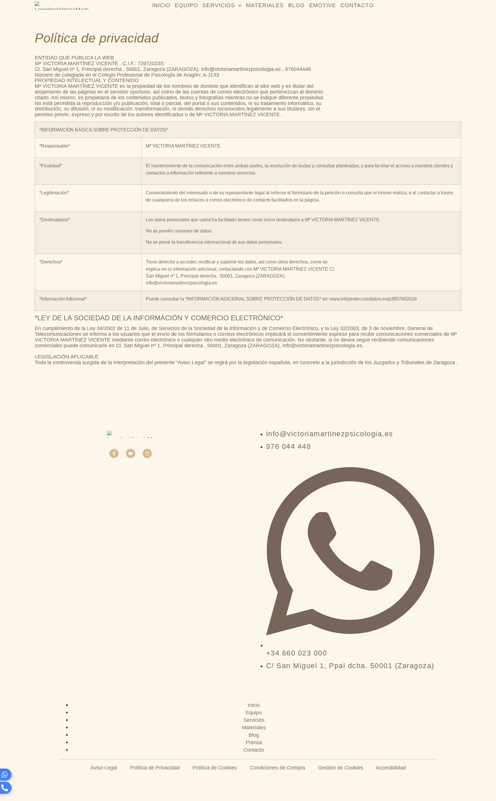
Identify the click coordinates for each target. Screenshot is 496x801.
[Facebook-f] (114, 453)
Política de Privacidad (155, 768)
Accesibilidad (391, 768)
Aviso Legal (103, 768)
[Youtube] (130, 453)
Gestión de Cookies (340, 768)
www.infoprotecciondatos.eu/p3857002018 (373, 298)
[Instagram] (147, 453)
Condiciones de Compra (277, 768)
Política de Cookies (215, 768)
